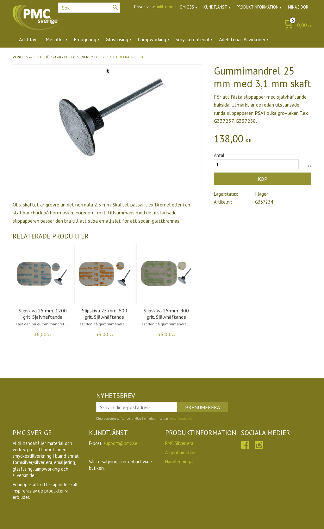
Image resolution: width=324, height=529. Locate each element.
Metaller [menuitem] (55, 39)
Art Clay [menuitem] (27, 39)
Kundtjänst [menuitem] (215, 7)
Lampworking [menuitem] (152, 39)
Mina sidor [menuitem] (298, 7)
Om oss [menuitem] (187, 7)
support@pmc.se (120, 443)
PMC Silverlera (179, 443)
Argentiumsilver (180, 452)
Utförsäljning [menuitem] (105, 57)
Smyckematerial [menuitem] (192, 39)
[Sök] (115, 7)
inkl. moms (167, 7)
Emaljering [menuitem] (85, 39)
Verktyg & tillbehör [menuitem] (39, 57)
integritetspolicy (180, 418)
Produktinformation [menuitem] (257, 7)
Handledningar (179, 462)
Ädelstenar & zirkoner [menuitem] (242, 39)
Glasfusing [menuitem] (117, 39)
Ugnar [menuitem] (75, 57)
